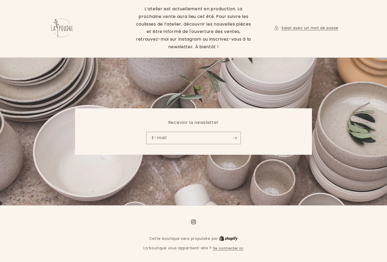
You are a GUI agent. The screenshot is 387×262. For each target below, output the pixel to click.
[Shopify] (228, 238)
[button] (306, 28)
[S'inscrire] (235, 138)
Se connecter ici (228, 248)
